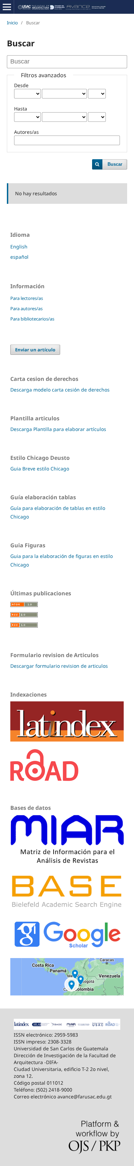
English (18, 246)
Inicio (12, 23)
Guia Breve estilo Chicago (39, 468)
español (19, 257)
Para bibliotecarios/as (32, 319)
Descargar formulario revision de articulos (59, 666)
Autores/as (26, 132)
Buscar (115, 164)
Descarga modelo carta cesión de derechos (60, 389)
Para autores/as (26, 308)
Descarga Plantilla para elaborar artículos (58, 429)
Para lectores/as (26, 298)
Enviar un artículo (35, 350)
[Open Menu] (7, 7)
